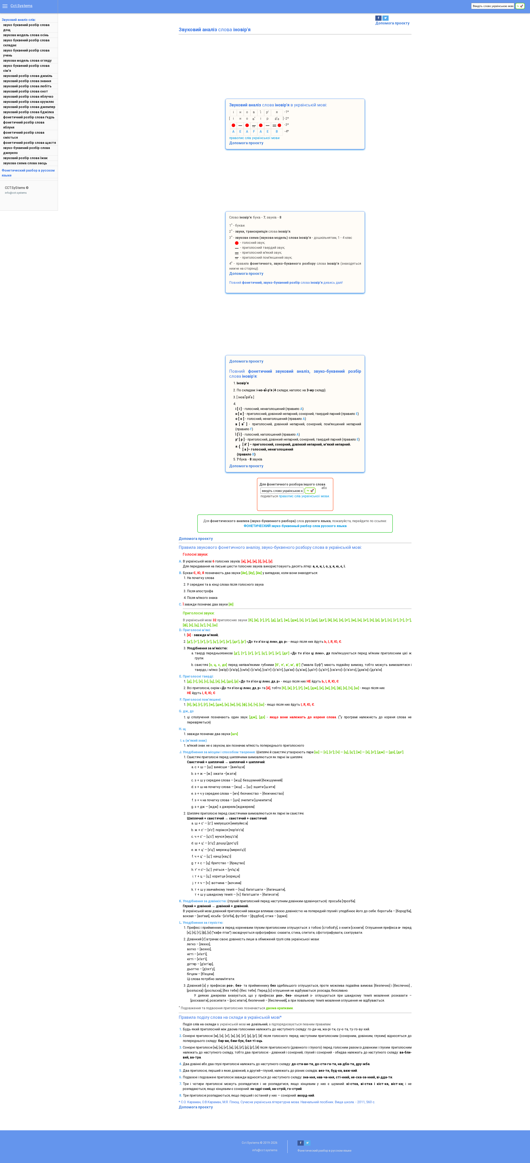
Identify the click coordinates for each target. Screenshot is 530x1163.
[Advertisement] (295, 66)
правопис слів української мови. (304, 496)
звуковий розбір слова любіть (27, 86)
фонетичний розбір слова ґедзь (28, 117)
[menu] (5, 6)
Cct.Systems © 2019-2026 (259, 1142)
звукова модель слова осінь (26, 35)
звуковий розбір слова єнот (25, 91)
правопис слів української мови (254, 138)
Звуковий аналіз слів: (19, 20)
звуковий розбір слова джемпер (29, 107)
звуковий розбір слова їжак (25, 158)
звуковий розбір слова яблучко (28, 97)
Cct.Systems (22, 6)
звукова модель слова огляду (27, 60)
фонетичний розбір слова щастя (29, 143)
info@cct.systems (16, 192)
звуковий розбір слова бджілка (28, 112)
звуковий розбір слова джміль (27, 76)
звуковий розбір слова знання (27, 81)
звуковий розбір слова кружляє (28, 102)
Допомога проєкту (392, 23)
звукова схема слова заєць (25, 163)
